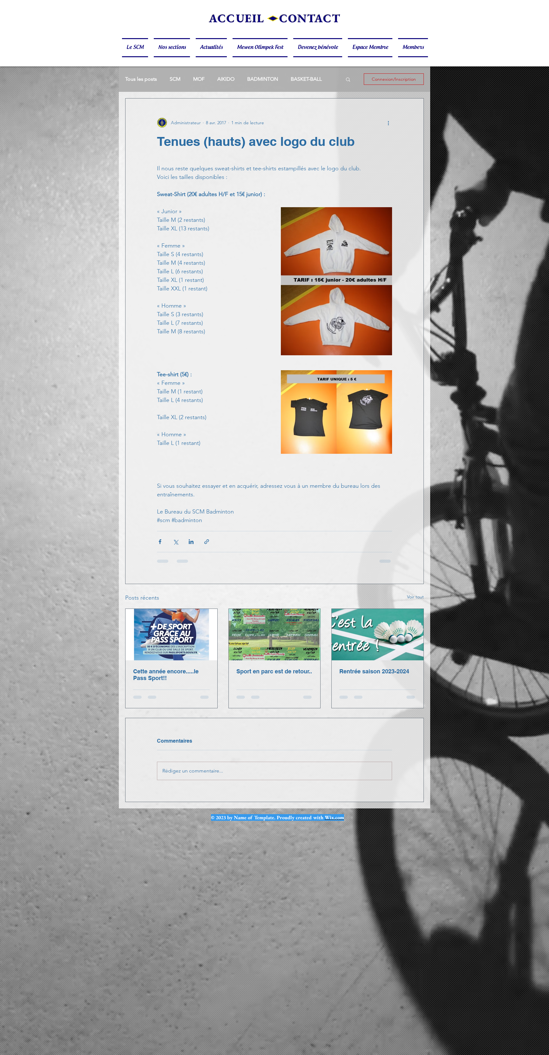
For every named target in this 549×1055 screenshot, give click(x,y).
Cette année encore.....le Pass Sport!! (166, 674)
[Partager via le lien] (207, 542)
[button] (136, 47)
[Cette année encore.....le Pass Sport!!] (171, 634)
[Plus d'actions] (388, 122)
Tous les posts (141, 79)
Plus (295, 79)
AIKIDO (225, 79)
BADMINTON (262, 79)
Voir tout (415, 597)
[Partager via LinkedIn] (191, 542)
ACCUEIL (236, 18)
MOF (199, 79)
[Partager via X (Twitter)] (176, 542)
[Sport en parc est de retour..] (275, 634)
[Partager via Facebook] (160, 542)
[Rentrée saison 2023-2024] (378, 634)
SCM (175, 79)
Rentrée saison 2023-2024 (374, 671)
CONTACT (310, 18)
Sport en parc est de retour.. (274, 671)
